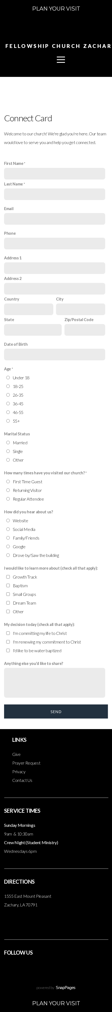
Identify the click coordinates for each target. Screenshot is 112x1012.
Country (11, 299)
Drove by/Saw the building (36, 555)
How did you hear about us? (28, 512)
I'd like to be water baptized (37, 650)
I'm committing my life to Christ (40, 633)
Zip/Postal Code (78, 319)
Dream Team (24, 602)
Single (18, 451)
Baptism (20, 585)
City (60, 299)
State (9, 319)
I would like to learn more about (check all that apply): (51, 568)
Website (20, 520)
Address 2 (12, 278)
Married (20, 442)
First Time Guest (27, 481)
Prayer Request (26, 762)
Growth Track (25, 576)
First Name (13, 163)
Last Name (13, 184)
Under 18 (21, 377)
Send (56, 711)
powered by (56, 987)
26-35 (18, 394)
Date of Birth (16, 344)
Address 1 (12, 258)
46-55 (18, 412)
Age (7, 369)
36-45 (18, 403)
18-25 (18, 386)
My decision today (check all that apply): (39, 624)
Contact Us (22, 780)
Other (18, 459)
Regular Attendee (28, 498)
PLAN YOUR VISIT (56, 8)
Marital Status (17, 434)
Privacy (19, 771)
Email (8, 208)
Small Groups (24, 594)
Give (16, 754)
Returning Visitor (27, 490)
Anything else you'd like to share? (33, 663)
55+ (16, 420)
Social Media (24, 529)
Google (19, 546)
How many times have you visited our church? (44, 473)
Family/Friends (26, 537)
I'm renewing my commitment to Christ (47, 641)
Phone (9, 233)
